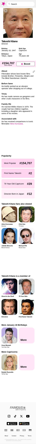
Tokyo (3, 56)
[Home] (18, 408)
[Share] (5, 10)
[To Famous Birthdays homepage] (3, 4)
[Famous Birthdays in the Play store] (24, 423)
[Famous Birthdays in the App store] (12, 423)
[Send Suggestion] (33, 72)
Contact (14, 435)
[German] (30, 430)
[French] (18, 430)
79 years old (24, 56)
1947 (14, 50)
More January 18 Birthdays (14, 325)
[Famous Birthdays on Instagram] (8, 416)
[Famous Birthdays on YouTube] (27, 416)
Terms (29, 435)
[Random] (30, 10)
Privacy (22, 435)
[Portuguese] (12, 430)
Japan (9, 56)
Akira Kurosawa (16, 124)
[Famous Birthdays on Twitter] (20, 416)
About (6, 435)
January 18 (6, 50)
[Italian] (24, 430)
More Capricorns (9, 352)
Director (4, 44)
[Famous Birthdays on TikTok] (14, 416)
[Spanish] (5, 430)
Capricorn (23, 50)
